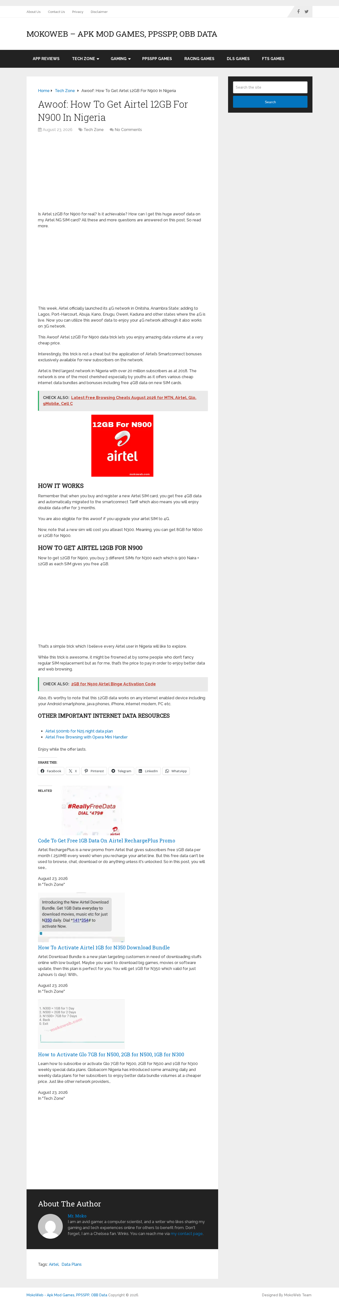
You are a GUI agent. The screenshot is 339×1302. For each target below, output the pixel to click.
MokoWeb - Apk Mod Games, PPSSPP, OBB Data (67, 1295)
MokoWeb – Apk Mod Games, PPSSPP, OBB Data (122, 34)
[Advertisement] (122, 174)
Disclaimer (99, 12)
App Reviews (46, 58)
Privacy (77, 12)
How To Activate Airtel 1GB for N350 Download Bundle (104, 947)
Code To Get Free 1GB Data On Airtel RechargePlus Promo (106, 840)
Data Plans (72, 1264)
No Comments (128, 129)
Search (270, 102)
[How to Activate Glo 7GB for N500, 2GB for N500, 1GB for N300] (81, 1047)
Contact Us (56, 12)
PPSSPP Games (157, 58)
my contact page (187, 1233)
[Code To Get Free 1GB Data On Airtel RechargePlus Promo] (95, 834)
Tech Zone (83, 58)
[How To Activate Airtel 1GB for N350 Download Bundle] (81, 940)
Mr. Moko (77, 1215)
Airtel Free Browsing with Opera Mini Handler (86, 737)
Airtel (54, 1264)
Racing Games (199, 58)
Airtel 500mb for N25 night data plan (79, 731)
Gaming (119, 58)
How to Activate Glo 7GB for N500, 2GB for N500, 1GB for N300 (111, 1054)
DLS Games (238, 58)
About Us (33, 12)
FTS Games (273, 58)
